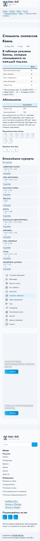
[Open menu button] (36, 4)
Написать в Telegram (12, 507)
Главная (5, 11)
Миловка (7, 230)
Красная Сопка (10, 188)
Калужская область (11, 13)
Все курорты (7, 162)
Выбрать (13, 371)
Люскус (7, 199)
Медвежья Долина (12, 262)
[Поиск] (34, 444)
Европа (19, 11)
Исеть (6, 209)
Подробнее (7, 173)
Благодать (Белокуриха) (15, 220)
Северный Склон (11, 167)
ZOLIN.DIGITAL (18, 535)
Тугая (5, 252)
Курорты (12, 11)
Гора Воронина (10, 177)
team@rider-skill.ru (11, 501)
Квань (21, 13)
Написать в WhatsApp (13, 504)
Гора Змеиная (10, 241)
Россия (25, 11)
